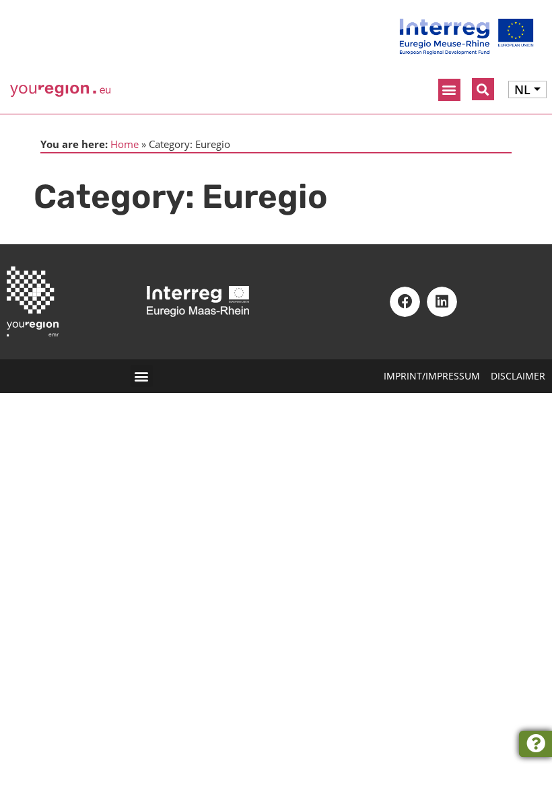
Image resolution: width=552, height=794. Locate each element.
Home (124, 144)
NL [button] (522, 89)
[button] (449, 90)
